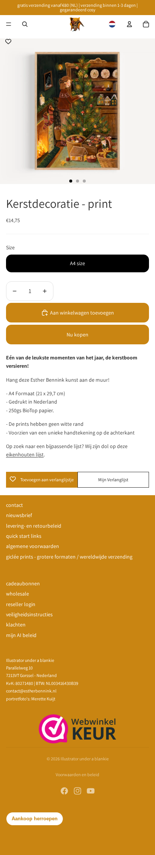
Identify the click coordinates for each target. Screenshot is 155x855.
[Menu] (8, 24)
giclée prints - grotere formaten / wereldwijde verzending (69, 556)
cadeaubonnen (23, 583)
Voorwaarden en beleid (77, 774)
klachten (16, 624)
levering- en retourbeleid (33, 525)
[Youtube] (90, 790)
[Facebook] (64, 790)
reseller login (20, 604)
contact (14, 505)
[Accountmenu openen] (129, 24)
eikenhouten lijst (25, 454)
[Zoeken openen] (25, 24)
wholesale (17, 593)
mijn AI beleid (21, 635)
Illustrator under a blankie (85, 758)
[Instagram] (77, 790)
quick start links (23, 536)
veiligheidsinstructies (29, 614)
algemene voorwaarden (32, 546)
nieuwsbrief (19, 515)
